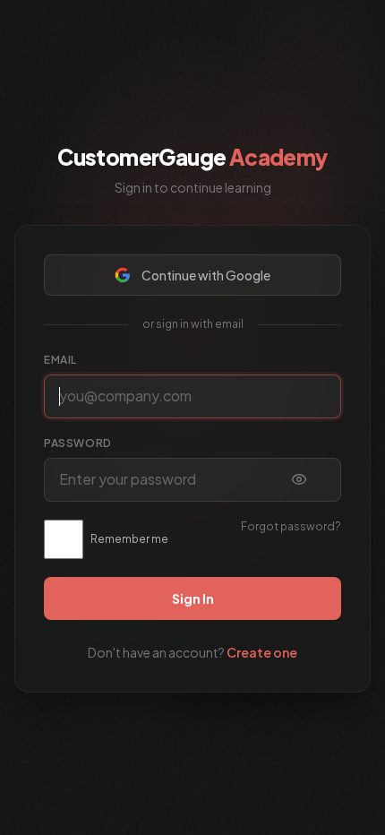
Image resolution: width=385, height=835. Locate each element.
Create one (262, 652)
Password (78, 443)
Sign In (193, 598)
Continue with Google (205, 275)
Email (60, 359)
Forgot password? (291, 526)
